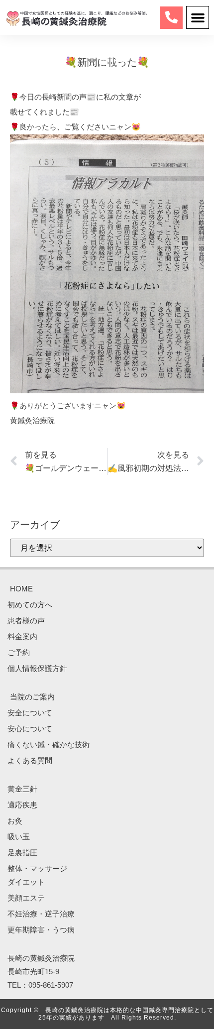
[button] (197, 17)
